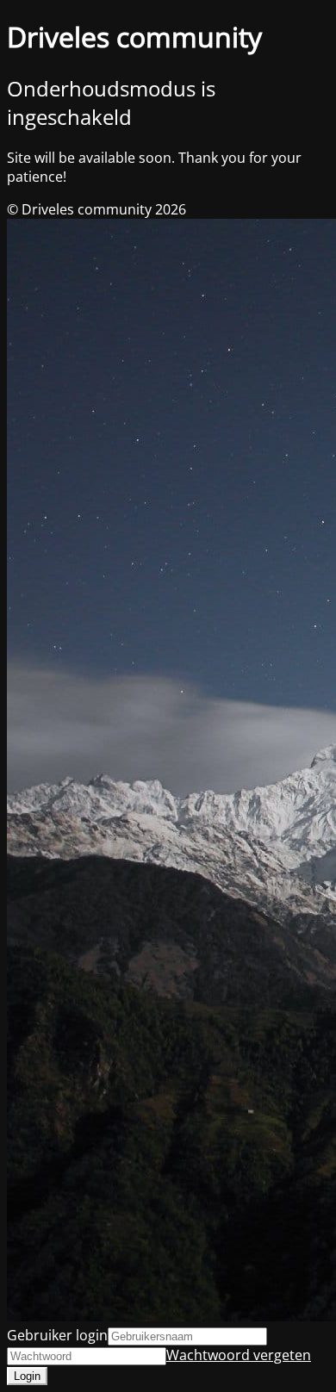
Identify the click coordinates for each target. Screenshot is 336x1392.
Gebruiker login (57, 1335)
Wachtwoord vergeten (238, 1354)
